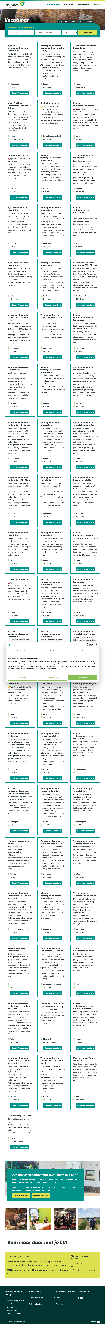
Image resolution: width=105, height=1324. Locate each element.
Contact (96, 4)
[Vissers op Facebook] (79, 1298)
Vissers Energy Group (15, 1300)
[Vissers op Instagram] (82, 1298)
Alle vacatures (53, 4)
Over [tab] (83, 651)
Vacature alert (21, 1195)
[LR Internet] (98, 1321)
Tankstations (12, 1304)
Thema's (59, 1304)
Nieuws (10, 1307)
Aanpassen (51, 677)
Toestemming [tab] (22, 651)
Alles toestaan (82, 677)
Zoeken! (88, 32)
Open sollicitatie (40, 1195)
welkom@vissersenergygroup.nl (84, 1270)
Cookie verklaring (14, 1313)
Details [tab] (52, 651)
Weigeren (22, 677)
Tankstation (87, 21)
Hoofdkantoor (69, 21)
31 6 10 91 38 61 (81, 1263)
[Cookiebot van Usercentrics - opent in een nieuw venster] (88, 644)
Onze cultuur (68, 4)
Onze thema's (83, 4)
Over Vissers (12, 1310)
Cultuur (59, 1301)
